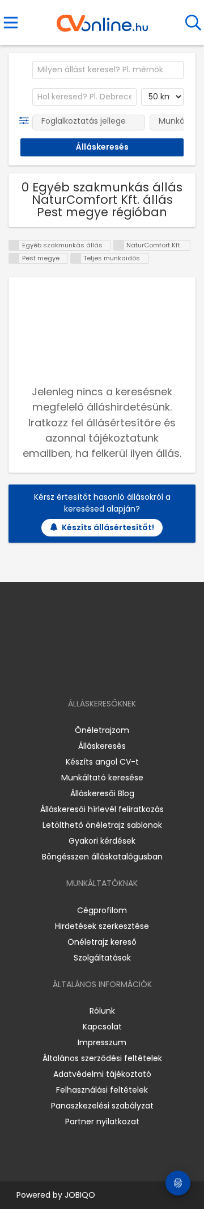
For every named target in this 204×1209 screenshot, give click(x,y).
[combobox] (108, 70)
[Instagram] (95, 671)
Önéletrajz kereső (102, 942)
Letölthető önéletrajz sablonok (102, 825)
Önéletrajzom (102, 730)
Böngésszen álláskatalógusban (102, 856)
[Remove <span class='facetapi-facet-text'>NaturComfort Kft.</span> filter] (119, 245)
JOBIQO (80, 1195)
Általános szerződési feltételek (102, 1058)
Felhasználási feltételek (102, 1089)
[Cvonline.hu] (102, 19)
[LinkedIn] (113, 671)
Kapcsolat (102, 1026)
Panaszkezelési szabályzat (102, 1105)
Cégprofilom (102, 910)
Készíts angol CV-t (102, 761)
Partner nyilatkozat (102, 1121)
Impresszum (102, 1042)
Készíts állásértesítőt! (108, 527)
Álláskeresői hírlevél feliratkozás (102, 809)
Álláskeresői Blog (102, 793)
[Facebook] (76, 671)
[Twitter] (130, 671)
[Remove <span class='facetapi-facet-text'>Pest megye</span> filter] (14, 258)
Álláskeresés (102, 746)
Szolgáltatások (102, 957)
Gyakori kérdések (102, 840)
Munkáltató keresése (102, 777)
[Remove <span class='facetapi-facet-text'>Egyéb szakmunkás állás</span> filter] (14, 245)
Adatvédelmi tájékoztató (102, 1074)
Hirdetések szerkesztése (102, 926)
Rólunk (102, 1010)
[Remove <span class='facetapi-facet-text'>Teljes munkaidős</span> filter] (76, 258)
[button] (26, 121)
